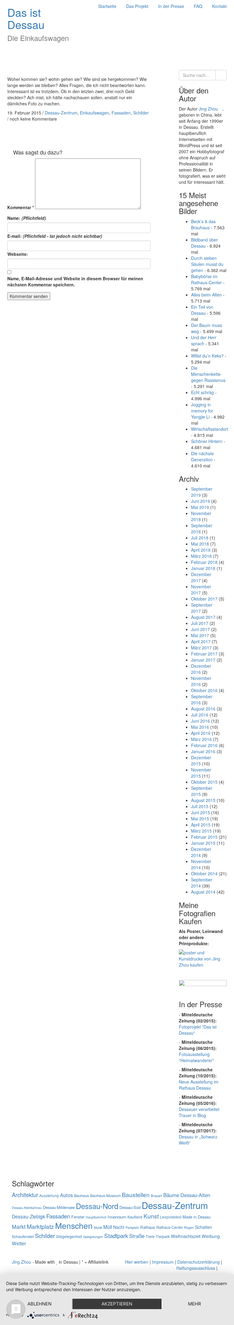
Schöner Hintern (206, 441)
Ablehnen (39, 1304)
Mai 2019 (200, 507)
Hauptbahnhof (96, 1217)
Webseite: (17, 254)
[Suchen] (221, 75)
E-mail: (54, 236)
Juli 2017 (199, 623)
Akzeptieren (116, 1304)
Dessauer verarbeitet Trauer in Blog (199, 1112)
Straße (136, 1236)
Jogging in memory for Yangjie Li (202, 410)
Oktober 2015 (204, 782)
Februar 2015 (204, 837)
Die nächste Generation (202, 456)
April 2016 (201, 733)
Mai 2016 (200, 727)
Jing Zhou (209, 109)
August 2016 (203, 709)
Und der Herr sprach (203, 340)
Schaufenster (23, 1236)
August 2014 (203, 892)
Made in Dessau (197, 1217)
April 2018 (201, 550)
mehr (194, 1304)
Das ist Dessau (25, 18)
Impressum (163, 1262)
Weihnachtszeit (185, 1236)
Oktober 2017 (204, 599)
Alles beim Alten (206, 295)
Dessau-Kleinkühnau (27, 1207)
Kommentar (20, 207)
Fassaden (121, 113)
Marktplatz (40, 1226)
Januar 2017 (203, 660)
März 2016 (201, 739)
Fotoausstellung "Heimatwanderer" (196, 1057)
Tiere (150, 1236)
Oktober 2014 (204, 873)
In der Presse (171, 6)
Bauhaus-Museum (105, 1195)
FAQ (198, 6)
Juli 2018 (199, 538)
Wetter (19, 1243)
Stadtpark (116, 1235)
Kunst (151, 1216)
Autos (66, 1195)
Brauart (156, 1195)
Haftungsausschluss (195, 1268)
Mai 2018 (200, 544)
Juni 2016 (200, 721)
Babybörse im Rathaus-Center (206, 279)
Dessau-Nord (97, 1205)
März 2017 (201, 647)
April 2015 (201, 825)
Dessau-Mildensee (59, 1207)
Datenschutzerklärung (198, 1262)
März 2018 (201, 556)
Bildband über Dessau (204, 243)
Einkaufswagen (94, 113)
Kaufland (134, 1217)
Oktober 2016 (204, 690)
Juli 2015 (199, 806)
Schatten (203, 1227)
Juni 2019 (200, 501)
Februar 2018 (204, 562)
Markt (19, 1226)
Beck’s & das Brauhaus (203, 224)
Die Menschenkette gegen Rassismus (208, 374)
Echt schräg (202, 392)
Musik (98, 1227)
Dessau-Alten (195, 1195)
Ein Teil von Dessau (202, 310)
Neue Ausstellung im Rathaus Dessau (198, 1085)
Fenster (77, 1217)
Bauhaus (81, 1195)
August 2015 (203, 800)
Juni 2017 (200, 629)
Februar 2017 (204, 654)
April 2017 (201, 641)
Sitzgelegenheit (69, 1236)
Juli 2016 (199, 715)
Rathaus (147, 1227)
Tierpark (163, 1236)
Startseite (107, 6)
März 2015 (201, 831)
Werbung (211, 1236)
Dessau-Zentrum (61, 113)
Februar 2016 (204, 745)
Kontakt (219, 6)
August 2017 (203, 617)
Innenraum (117, 1217)
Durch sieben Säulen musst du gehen (207, 264)
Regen (189, 1227)
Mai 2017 (200, 635)
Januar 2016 (203, 751)
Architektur (25, 1195)
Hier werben (136, 1262)
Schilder (141, 113)
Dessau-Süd (129, 1207)
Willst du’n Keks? (207, 356)
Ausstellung (49, 1195)
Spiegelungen (93, 1236)
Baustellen (136, 1194)
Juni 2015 (200, 812)
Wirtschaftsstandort (209, 429)
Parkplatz (132, 1227)
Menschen (74, 1225)
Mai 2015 (200, 818)
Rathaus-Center (169, 1227)
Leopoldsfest (170, 1216)
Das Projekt (137, 6)
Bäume (171, 1195)
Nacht (118, 1227)
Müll (107, 1226)
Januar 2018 (203, 568)
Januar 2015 (203, 843)
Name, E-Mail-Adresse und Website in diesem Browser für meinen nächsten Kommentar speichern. (75, 281)
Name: (26, 218)
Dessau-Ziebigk (28, 1216)
